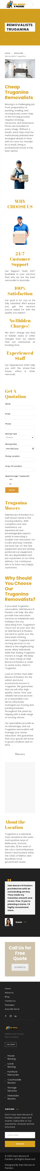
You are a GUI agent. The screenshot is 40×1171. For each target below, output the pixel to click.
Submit (12, 490)
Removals (18, 53)
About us (9, 993)
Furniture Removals (13, 1073)
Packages (9, 1005)
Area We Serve (12, 1009)
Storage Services (12, 1089)
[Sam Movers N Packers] (16, 4)
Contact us (10, 1001)
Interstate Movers (13, 1097)
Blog (7, 997)
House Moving (12, 1057)
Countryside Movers (14, 1081)
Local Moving (12, 1065)
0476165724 (20, 967)
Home (7, 53)
